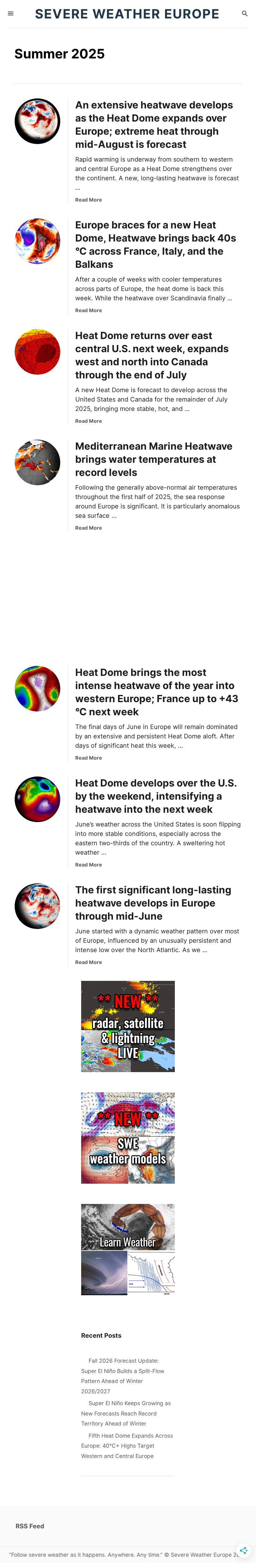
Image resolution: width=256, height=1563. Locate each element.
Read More (88, 200)
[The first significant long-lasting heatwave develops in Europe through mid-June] (37, 906)
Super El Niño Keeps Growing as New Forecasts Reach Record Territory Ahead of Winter (126, 1413)
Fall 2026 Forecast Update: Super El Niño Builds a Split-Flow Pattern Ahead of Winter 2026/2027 (122, 1376)
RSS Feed (30, 1526)
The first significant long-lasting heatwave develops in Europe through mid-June (153, 903)
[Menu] (10, 14)
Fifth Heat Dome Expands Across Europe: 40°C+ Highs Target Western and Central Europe (127, 1445)
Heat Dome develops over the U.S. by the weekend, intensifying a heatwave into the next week (156, 796)
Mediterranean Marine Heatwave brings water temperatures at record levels (154, 459)
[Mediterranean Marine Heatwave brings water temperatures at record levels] (37, 462)
